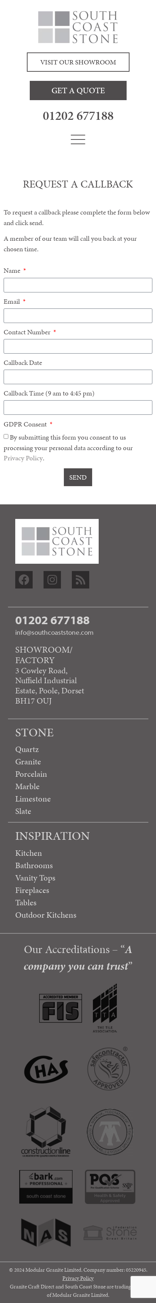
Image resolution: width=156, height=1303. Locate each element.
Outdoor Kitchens (46, 914)
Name (13, 271)
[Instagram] (52, 579)
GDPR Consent (26, 425)
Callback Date (23, 363)
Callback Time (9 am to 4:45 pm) (49, 394)
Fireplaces (32, 890)
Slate (23, 811)
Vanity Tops (35, 877)
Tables (26, 902)
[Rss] (80, 579)
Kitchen (28, 853)
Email (12, 302)
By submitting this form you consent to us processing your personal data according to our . (68, 447)
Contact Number (28, 332)
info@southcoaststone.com (54, 632)
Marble (27, 786)
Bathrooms (34, 865)
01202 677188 (78, 115)
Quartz (27, 749)
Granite (28, 761)
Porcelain (31, 774)
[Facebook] (24, 579)
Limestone (33, 798)
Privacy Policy (23, 458)
